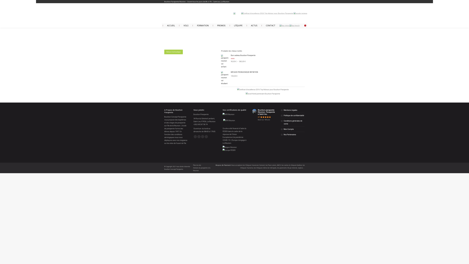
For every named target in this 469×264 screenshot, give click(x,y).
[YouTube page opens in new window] (299, 1)
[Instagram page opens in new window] (303, 1)
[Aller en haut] (465, 260)
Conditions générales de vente (293, 122)
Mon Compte (289, 129)
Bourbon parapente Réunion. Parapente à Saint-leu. (266, 112)
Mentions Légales (290, 110)
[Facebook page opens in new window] (295, 1)
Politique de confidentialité (294, 115)
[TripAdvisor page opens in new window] (206, 136)
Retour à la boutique (173, 52)
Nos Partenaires (290, 135)
